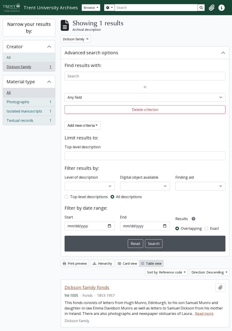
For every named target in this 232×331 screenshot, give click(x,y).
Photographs (28, 103)
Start (69, 217)
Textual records (28, 121)
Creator (15, 46)
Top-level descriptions (89, 196)
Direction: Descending (208, 272)
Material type (21, 82)
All (9, 57)
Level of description (81, 177)
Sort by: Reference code (165, 272)
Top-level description (83, 146)
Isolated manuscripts (28, 112)
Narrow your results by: (29, 27)
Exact (214, 228)
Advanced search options (91, 53)
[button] (212, 8)
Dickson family (28, 67)
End (123, 217)
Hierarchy (104, 263)
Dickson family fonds (87, 287)
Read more (204, 313)
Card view (129, 263)
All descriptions (129, 196)
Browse (90, 7)
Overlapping (191, 228)
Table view (153, 263)
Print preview (77, 263)
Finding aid (184, 177)
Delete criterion (145, 109)
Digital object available (139, 177)
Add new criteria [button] (81, 125)
